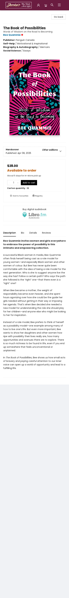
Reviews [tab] (46, 232)
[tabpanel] (34, 308)
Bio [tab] (22, 232)
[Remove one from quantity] (9, 182)
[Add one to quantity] (18, 182)
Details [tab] (33, 232)
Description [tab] (9, 232)
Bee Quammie (12, 34)
